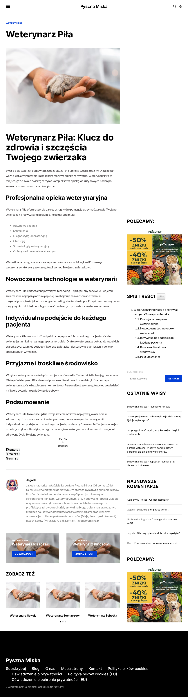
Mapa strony (72, 668)
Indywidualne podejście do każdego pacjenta (157, 340)
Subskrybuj (16, 668)
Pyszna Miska (94, 6)
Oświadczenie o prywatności (37, 674)
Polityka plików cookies (128, 668)
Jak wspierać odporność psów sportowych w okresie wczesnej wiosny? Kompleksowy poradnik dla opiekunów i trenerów (152, 447)
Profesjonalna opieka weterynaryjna (153, 321)
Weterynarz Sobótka (102, 615)
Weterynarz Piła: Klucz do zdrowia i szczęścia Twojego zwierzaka (155, 312)
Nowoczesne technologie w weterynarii (157, 331)
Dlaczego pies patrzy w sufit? (153, 509)
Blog (35, 668)
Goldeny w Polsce (137, 499)
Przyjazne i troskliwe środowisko (153, 349)
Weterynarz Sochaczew (62, 615)
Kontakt (95, 668)
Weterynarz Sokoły (23, 615)
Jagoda (31, 480)
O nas (50, 668)
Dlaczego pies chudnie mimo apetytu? (158, 533)
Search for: (135, 371)
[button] (180, 6)
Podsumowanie (150, 356)
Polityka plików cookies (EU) (92, 674)
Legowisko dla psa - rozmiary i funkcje (148, 406)
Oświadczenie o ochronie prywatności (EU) (49, 679)
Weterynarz (14, 23)
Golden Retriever (159, 499)
